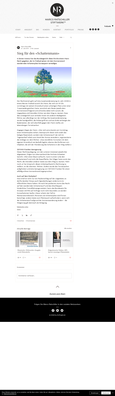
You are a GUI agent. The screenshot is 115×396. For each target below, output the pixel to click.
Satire (54, 37)
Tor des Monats (29, 37)
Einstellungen (95, 393)
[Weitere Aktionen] (70, 47)
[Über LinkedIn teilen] (26, 215)
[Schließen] (113, 393)
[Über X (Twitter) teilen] (22, 215)
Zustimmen (106, 393)
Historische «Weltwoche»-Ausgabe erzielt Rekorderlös (29, 251)
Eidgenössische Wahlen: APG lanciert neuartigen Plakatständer (58, 251)
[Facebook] (90, 29)
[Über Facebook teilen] (18, 215)
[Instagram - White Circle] (57, 310)
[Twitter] (93, 29)
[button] (71, 37)
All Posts (18, 37)
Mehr (60, 37)
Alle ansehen (68, 228)
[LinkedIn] (98, 29)
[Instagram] (96, 29)
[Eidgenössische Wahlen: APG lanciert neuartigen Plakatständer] (59, 239)
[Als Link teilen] (31, 215)
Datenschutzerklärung (10, 394)
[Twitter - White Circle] (62, 310)
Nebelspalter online (43, 37)
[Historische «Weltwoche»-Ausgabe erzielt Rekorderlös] (29, 239)
